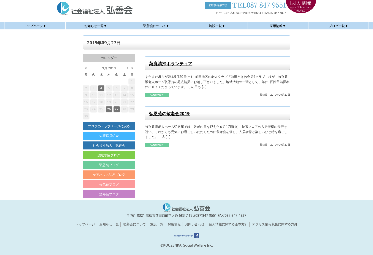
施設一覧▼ (217, 25)
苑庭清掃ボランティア (170, 63)
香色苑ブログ (109, 184)
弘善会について (134, 224)
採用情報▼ (278, 25)
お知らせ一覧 (109, 224)
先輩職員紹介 (109, 135)
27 (117, 109)
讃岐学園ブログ (109, 155)
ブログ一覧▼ (338, 25)
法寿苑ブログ (109, 194)
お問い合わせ (194, 224)
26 (109, 109)
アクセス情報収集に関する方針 (274, 224)
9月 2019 (109, 68)
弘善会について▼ (156, 25)
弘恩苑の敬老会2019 (169, 113)
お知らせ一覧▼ (95, 25)
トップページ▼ (35, 25)
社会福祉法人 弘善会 (109, 145)
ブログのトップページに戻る (109, 126)
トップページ (85, 224)
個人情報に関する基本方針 (228, 224)
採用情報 (174, 224)
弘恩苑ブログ (109, 164)
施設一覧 (156, 224)
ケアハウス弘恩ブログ (109, 174)
